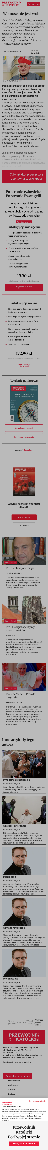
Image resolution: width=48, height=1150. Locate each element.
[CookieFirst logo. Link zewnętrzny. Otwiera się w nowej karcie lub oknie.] (7, 1103)
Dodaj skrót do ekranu (24, 1144)
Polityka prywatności (37, 1101)
